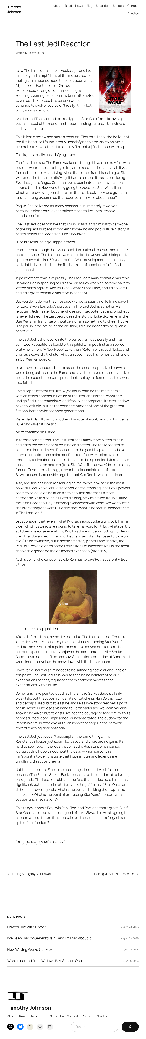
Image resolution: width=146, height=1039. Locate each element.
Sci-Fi (44, 842)
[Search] (130, 1027)
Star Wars (57, 842)
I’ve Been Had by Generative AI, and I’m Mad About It (49, 938)
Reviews (31, 842)
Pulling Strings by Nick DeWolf (32, 874)
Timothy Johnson (14, 9)
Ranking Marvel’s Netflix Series (113, 874)
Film (41, 52)
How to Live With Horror (26, 927)
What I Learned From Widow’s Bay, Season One (44, 961)
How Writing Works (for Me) (29, 950)
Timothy (31, 52)
